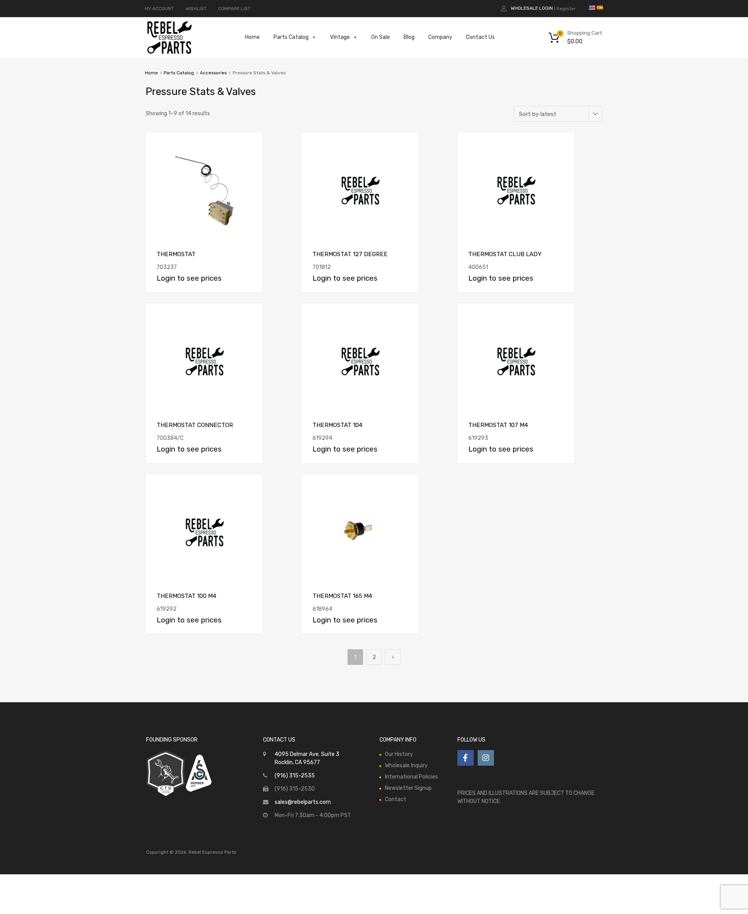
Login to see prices (189, 278)
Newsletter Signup (408, 788)
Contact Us (480, 37)
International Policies (411, 776)
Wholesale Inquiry (406, 765)
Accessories (213, 73)
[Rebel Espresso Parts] (169, 52)
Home (252, 37)
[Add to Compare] (250, 145)
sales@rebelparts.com (303, 802)
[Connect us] (465, 758)
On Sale (380, 37)
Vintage (340, 37)
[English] (591, 8)
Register (566, 8)
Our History (399, 754)
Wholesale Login (532, 8)
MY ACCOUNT (159, 8)
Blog (409, 37)
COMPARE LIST (234, 8)
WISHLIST (195, 8)
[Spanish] (599, 8)
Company (440, 37)
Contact (395, 799)
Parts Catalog (291, 37)
